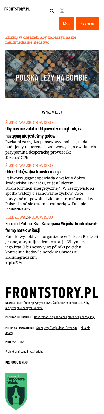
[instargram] (59, 10)
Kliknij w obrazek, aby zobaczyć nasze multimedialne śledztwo (40, 40)
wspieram (87, 23)
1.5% (66, 23)
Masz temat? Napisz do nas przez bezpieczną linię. (64, 317)
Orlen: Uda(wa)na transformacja (33, 171)
